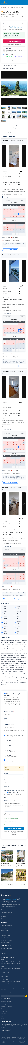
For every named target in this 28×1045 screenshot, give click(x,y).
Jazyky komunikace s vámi (14, 790)
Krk (10, 968)
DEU (14, 792)
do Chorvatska (5, 909)
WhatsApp (9, 56)
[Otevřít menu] (25, 2)
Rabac (5, 963)
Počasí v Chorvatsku (6, 935)
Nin (6, 974)
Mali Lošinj (14, 968)
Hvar (14, 981)
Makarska (18, 981)
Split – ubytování (5, 1004)
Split (7, 983)
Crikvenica (6, 968)
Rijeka (14, 970)
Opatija (8, 970)
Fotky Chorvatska (5, 937)
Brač (8, 981)
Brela (11, 981)
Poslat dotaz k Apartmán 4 (11, 598)
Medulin (15, 961)
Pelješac (24, 988)
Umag (17, 963)
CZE (5, 792)
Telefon (9, 724)
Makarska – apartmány (6, 1006)
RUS (14, 795)
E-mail (6, 718)
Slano (2, 989)
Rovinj (8, 963)
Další (22, 200)
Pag (14, 974)
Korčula (11, 988)
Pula (2, 963)
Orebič (19, 988)
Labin (11, 961)
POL (5, 797)
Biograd (2, 974)
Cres (2, 968)
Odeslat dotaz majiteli (15, 828)
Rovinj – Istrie (4, 1011)
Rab (11, 970)
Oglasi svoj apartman (7, 912)
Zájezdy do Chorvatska (6, 925)
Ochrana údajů (4, 1042)
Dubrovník (4, 985)
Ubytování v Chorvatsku (11, 899)
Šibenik (17, 974)
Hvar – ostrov (4, 1008)
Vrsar (20, 963)
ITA (18, 792)
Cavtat (2, 988)
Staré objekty (5, 919)
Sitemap (14, 1041)
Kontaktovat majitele (15, 41)
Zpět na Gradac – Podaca (9, 65)
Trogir (12, 983)
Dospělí (6, 773)
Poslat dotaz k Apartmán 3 (11, 482)
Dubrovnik (7, 988)
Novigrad (20, 961)
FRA (9, 795)
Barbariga (3, 961)
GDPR (9, 1041)
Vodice (2, 976)
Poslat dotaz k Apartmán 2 (11, 366)
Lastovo (16, 988)
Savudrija (13, 963)
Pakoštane (9, 974)
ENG (9, 792)
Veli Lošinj (18, 970)
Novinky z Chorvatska (6, 942)
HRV (18, 795)
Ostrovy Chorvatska (5, 930)
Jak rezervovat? (6, 1030)
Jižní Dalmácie (11, 7)
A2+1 (15, 27)
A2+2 (11, 27)
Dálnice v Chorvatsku (6, 932)
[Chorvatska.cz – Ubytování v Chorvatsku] (4, 2)
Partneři (4, 916)
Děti (8, 780)
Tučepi (16, 983)
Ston (5, 989)
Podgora (3, 983)
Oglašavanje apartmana (23, 1042)
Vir (24, 974)
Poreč (24, 961)
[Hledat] (26, 996)
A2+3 (21, 27)
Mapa (14, 60)
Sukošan (21, 974)
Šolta (9, 983)
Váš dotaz (9, 800)
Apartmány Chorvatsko (6, 928)
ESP (5, 795)
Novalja (18, 968)
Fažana (8, 961)
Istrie (2, 959)
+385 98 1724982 (8, 54)
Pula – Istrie (3, 1013)
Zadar (6, 976)
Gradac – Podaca (20, 7)
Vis (19, 983)
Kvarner (3, 966)
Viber (21, 56)
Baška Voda (3, 981)
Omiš (22, 981)
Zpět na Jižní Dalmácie (8, 68)
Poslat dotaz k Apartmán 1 (11, 249)
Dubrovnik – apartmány (6, 1001)
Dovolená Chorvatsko (6, 951)
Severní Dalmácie (6, 972)
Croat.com (3, 953)
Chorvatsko (3, 7)
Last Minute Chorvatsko (6, 940)
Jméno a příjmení (9, 711)
